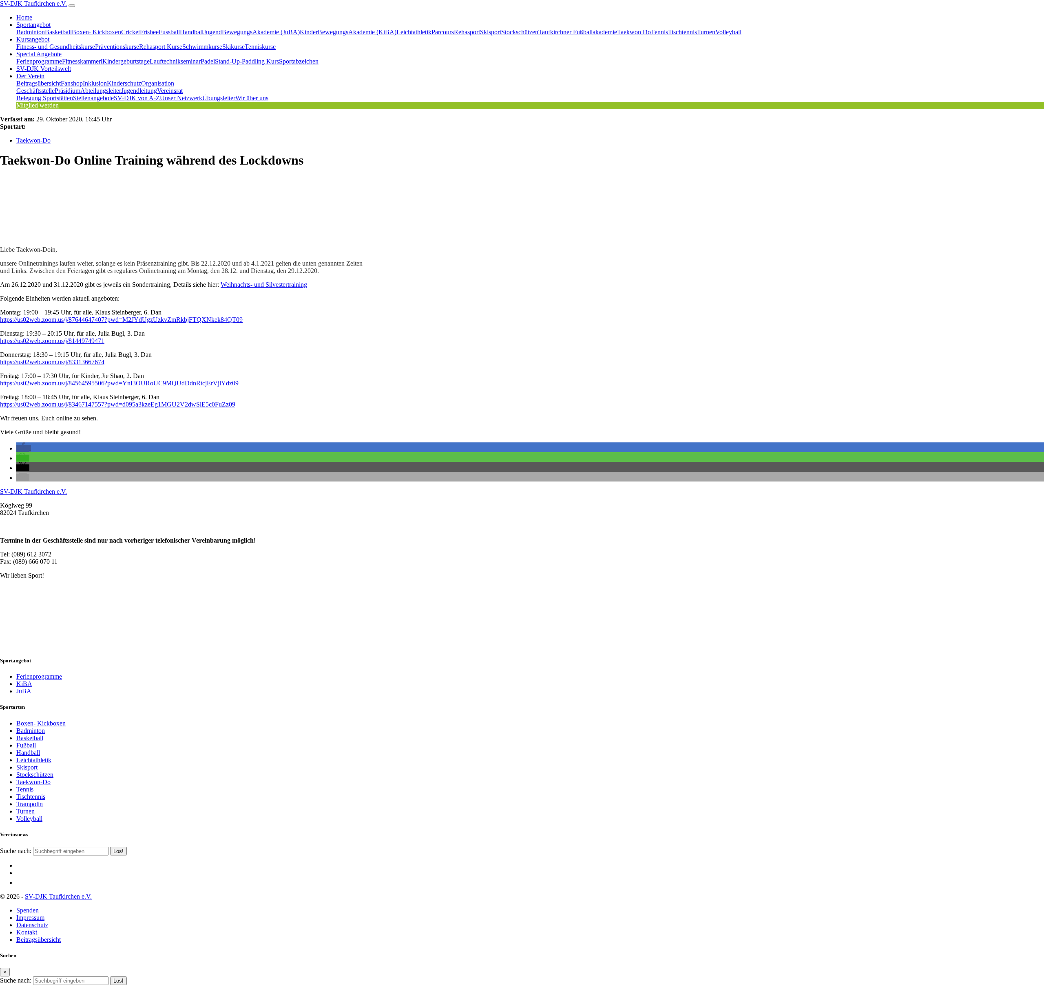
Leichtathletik (413, 32)
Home (24, 17)
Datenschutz (32, 924)
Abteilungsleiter (100, 90)
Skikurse (233, 46)
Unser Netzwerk (181, 98)
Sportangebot (33, 24)
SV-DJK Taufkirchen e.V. (33, 3)
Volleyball (728, 32)
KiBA (24, 683)
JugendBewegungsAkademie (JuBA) (251, 32)
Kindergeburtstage (126, 61)
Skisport (490, 32)
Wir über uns (251, 98)
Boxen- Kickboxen (96, 32)
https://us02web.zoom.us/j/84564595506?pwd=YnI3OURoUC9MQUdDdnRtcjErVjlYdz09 (119, 383)
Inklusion (95, 83)
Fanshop (72, 83)
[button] (23, 448)
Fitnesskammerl (82, 61)
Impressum (30, 917)
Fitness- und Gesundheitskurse (55, 46)
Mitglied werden (37, 105)
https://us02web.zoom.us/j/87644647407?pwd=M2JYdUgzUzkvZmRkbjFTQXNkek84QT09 (121, 319)
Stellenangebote (93, 98)
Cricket (130, 32)
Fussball (169, 32)
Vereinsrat (170, 90)
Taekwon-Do (33, 140)
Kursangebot (32, 39)
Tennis (659, 32)
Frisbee (149, 32)
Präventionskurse (117, 46)
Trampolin (29, 803)
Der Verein (30, 76)
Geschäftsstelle (35, 90)
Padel (208, 61)
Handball (191, 32)
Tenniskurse (260, 46)
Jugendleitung (139, 90)
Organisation (157, 83)
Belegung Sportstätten (44, 98)
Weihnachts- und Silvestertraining (264, 284)
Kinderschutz (124, 83)
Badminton (30, 32)
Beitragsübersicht (38, 83)
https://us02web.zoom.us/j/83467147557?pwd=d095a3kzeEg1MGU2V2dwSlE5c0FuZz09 (117, 404)
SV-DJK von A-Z (137, 98)
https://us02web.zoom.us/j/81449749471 (52, 340)
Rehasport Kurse (160, 46)
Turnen (706, 32)
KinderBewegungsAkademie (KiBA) (348, 32)
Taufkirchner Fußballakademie (577, 32)
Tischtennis (682, 32)
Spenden (27, 910)
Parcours (442, 32)
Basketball (58, 32)
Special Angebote (39, 54)
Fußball (26, 745)
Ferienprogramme (39, 61)
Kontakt (26, 932)
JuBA (23, 691)
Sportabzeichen (299, 61)
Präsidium (67, 90)
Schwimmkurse (202, 46)
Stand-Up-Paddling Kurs (247, 61)
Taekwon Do (634, 32)
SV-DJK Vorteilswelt (43, 68)
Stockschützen (519, 32)
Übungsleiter (218, 98)
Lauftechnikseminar (175, 61)
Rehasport (467, 32)
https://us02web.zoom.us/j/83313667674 (52, 361)
